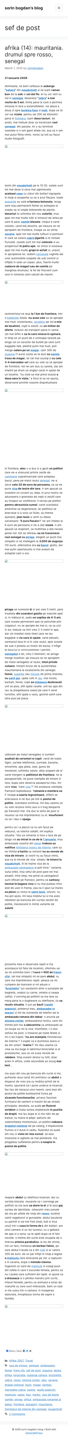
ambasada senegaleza (19, 867)
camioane (11, 476)
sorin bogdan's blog (24, 8)
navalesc (39, 321)
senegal (45, 480)
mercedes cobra (15, 1389)
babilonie (13, 317)
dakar (37, 843)
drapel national (14, 1384)
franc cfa (19, 1370)
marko (36, 1394)
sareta (31, 1389)
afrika (8, 1375)
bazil (28, 1384)
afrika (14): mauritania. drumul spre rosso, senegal (34, 54)
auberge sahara (37, 1375)
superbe (19, 674)
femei (8, 1370)
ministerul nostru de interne (33, 847)
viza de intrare (18, 1365)
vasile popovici (46, 1389)
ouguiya (10, 354)
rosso (17, 1380)
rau (40, 678)
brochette (55, 1375)
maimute (36, 1266)
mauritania (45, 1404)
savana (52, 1380)
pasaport (31, 1404)
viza (28, 786)
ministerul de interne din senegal (25, 1409)
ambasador (47, 1365)
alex (44, 1380)
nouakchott (55, 1409)
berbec (46, 1384)
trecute (35, 674)
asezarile (10, 201)
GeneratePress (34, 1432)
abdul (57, 1370)
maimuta (10, 1394)
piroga (18, 1399)
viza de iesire (50, 1394)
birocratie (19, 1375)
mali (42, 1250)
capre (21, 1394)
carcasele (42, 254)
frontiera (20, 118)
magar (37, 1384)
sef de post (33, 1370)
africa (27, 1399)
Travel (29, 1360)
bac (28, 1394)
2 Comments (17, 1414)
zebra (8, 1380)
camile (9, 1399)
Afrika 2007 (16, 1360)
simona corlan (31, 1380)
